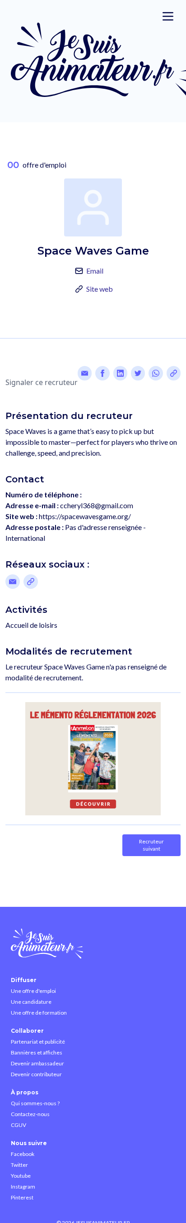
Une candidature (31, 1001)
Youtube (21, 1175)
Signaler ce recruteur (41, 382)
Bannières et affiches (36, 1052)
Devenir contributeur (36, 1074)
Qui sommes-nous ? (35, 1103)
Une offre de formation (39, 1012)
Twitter (19, 1164)
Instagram (23, 1186)
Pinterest (22, 1197)
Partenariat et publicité (38, 1041)
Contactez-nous (30, 1114)
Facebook (22, 1154)
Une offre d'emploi (33, 990)
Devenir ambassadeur (37, 1063)
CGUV (18, 1125)
